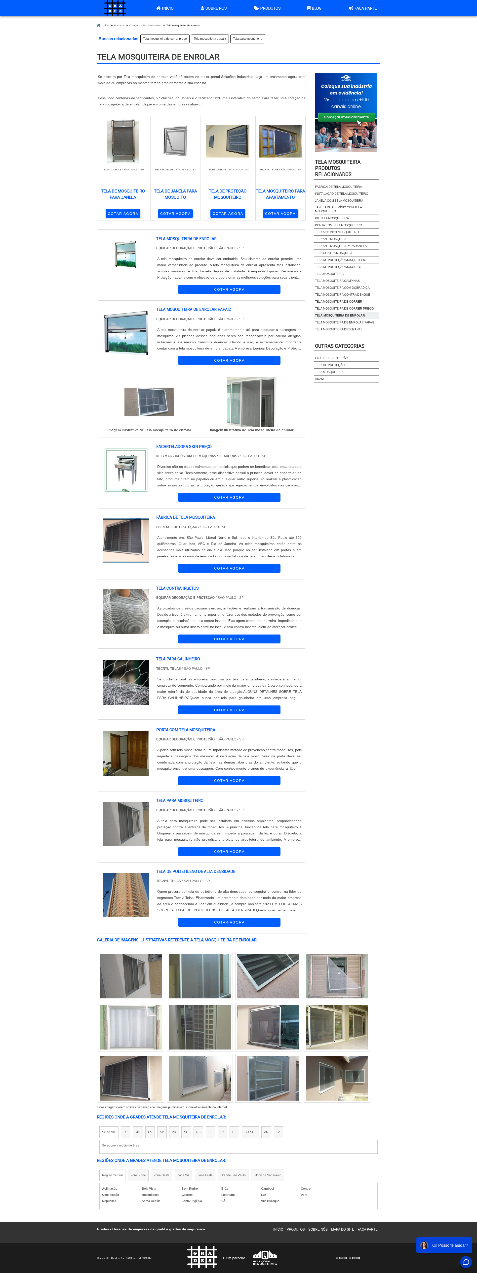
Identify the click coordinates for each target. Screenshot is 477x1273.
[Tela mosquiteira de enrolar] (149, 402)
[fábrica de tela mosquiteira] (126, 540)
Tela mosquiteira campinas (337, 281)
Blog (316, 8)
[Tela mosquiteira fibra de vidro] (200, 1027)
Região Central (112, 1175)
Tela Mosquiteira (329, 274)
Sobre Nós (216, 8)
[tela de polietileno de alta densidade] (126, 895)
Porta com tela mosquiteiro (338, 225)
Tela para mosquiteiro (247, 38)
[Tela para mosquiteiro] (337, 1078)
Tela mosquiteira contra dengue (342, 294)
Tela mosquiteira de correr (338, 301)
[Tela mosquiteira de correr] (337, 1027)
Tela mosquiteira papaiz (210, 38)
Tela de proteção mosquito (338, 267)
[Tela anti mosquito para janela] (337, 976)
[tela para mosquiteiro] (126, 824)
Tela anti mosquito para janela (341, 246)
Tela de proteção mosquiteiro (340, 260)
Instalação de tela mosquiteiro (341, 193)
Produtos (270, 8)
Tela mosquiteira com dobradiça (342, 287)
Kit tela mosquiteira (332, 218)
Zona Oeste (161, 1175)
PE (210, 1132)
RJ (125, 1132)
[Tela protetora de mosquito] (131, 1078)
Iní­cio (278, 1229)
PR (174, 1132)
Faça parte (366, 8)
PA (278, 1132)
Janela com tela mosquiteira (339, 200)
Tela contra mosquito (333, 253)
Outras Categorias (339, 346)
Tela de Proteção (330, 365)
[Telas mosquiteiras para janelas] (131, 1027)
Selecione (109, 1132)
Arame (320, 379)
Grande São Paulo (233, 1175)
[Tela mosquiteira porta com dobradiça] (200, 976)
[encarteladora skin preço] (126, 470)
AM (266, 1132)
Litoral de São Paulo (267, 1175)
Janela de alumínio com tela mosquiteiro (338, 209)
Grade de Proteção (331, 358)
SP (162, 1132)
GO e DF (250, 1132)
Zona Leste (205, 1175)
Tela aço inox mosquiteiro (337, 232)
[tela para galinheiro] (126, 682)
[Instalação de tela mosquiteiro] (268, 1078)
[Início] (115, 8)
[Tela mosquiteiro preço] (268, 976)
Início (168, 8)
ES (150, 1132)
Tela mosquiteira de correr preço (165, 38)
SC (186, 1132)
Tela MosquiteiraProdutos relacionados (337, 168)
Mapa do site (342, 1229)
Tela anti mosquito (330, 239)
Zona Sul (183, 1175)
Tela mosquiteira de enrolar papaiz (344, 322)
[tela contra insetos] (126, 611)
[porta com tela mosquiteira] (126, 753)
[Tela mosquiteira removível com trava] (200, 1078)
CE (234, 1132)
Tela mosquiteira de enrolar (340, 315)
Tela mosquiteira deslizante (338, 329)
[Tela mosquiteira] (268, 1027)
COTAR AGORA (123, 214)
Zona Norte (138, 1175)
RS (198, 1132)
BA (222, 1132)
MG (137, 1132)
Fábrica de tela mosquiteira (338, 187)
